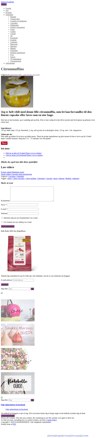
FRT (14, 424)
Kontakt (9, 13)
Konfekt (13, 40)
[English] (58, 436)
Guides (13, 32)
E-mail (4, 209)
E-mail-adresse (6, 280)
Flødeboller (14, 25)
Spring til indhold (7, 2)
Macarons (14, 44)
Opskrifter (9, 15)
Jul (11, 36)
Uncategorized (15, 61)
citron (9, 178)
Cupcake (49, 178)
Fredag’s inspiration (17, 27)
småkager (75, 178)
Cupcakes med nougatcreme (16, 174)
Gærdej (13, 34)
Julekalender (10, 63)
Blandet (13, 17)
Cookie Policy (51, 420)
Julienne (61, 178)
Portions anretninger (17, 53)
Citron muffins (30, 178)
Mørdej (13, 48)
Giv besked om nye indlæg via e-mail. (18, 222)
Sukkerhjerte (14, 75)
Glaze (12, 29)
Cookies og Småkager (18, 21)
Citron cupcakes (18, 178)
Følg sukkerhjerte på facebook (13, 405)
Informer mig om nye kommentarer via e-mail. (21, 218)
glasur (55, 178)
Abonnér (4, 284)
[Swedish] (84, 436)
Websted (4, 213)
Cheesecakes (15, 19)
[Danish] (51, 436)
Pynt (12, 55)
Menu (4, 4)
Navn (3, 205)
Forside (8, 8)
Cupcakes (14, 23)
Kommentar (5, 201)
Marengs (13, 46)
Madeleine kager (12, 172)
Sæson (12, 57)
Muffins (68, 178)
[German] (66, 436)
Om (7, 10)
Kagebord (14, 38)
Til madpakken (15, 59)
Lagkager (13, 42)
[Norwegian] (75, 436)
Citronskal (41, 178)
